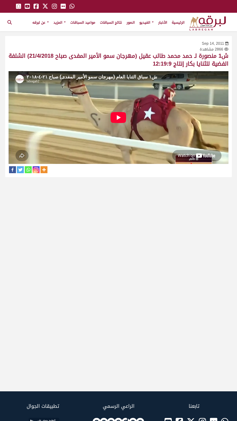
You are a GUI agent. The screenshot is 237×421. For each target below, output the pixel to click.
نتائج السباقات (111, 22)
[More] (44, 169)
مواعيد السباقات (82, 22)
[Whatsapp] (28, 169)
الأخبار (162, 22)
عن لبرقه (39, 22)
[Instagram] (36, 169)
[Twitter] (20, 169)
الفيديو (145, 22)
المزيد (58, 22)
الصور (131, 22)
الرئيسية (178, 22)
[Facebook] (12, 169)
